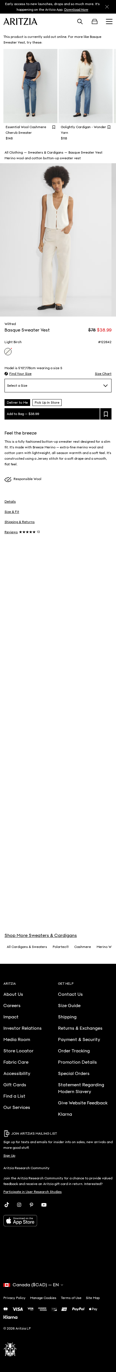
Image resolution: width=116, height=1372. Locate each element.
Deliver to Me (17, 402)
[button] (18, 373)
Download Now (76, 9)
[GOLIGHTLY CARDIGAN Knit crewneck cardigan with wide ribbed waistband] (86, 86)
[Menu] (109, 21)
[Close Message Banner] (107, 7)
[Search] (80, 21)
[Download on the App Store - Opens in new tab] (58, 1220)
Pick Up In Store (47, 402)
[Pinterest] (31, 1204)
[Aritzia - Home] (20, 21)
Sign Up (9, 1155)
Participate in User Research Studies (32, 1191)
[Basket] (95, 21)
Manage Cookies (43, 1298)
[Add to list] (105, 414)
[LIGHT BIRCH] (7, 351)
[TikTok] (6, 1204)
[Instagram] (19, 1204)
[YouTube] (44, 1204)
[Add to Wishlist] (53, 127)
